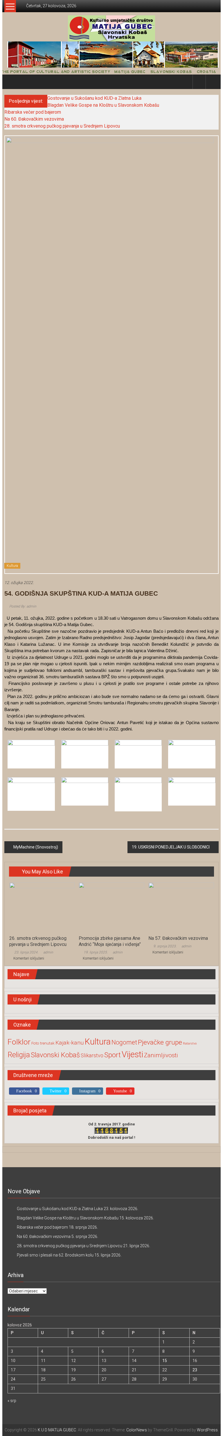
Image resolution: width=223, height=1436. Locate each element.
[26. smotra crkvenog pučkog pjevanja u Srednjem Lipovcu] (42, 907)
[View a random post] (212, 82)
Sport (112, 1055)
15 (164, 1360)
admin (48, 952)
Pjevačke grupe (160, 1042)
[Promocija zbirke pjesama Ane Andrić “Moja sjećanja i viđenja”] (111, 907)
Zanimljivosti (161, 1055)
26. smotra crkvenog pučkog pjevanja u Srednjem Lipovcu (37, 941)
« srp (12, 1400)
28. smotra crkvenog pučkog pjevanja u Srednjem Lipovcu (62, 126)
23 (195, 1370)
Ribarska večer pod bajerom (32, 112)
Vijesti (132, 1054)
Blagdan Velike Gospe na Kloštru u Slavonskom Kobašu (103, 105)
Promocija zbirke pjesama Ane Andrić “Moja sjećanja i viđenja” (110, 941)
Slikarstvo (92, 1055)
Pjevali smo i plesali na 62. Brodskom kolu (55, 1255)
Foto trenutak (43, 1043)
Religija (19, 1055)
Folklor (19, 1041)
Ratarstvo (190, 1043)
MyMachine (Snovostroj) (35, 847)
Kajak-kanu (69, 1042)
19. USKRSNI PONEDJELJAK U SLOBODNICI (171, 847)
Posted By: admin (22, 606)
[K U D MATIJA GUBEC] (111, 71)
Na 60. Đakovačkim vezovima (34, 119)
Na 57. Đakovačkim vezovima (178, 938)
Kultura (12, 566)
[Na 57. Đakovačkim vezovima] (181, 907)
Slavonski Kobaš (55, 1055)
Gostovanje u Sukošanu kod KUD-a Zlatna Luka (94, 98)
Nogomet (124, 1042)
